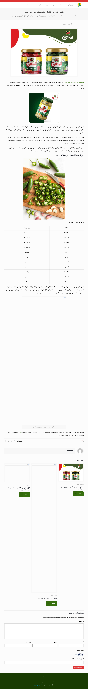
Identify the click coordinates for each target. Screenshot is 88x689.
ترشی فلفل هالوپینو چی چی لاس (46, 16)
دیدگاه (81, 622)
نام (83, 642)
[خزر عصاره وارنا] (79, 5)
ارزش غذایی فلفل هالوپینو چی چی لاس (22, 16)
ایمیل (55, 642)
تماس (19, 432)
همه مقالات (62, 16)
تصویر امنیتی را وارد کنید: (77, 659)
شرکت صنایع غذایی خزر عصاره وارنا (74, 83)
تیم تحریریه (70, 450)
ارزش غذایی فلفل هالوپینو (47, 598)
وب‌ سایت (28, 642)
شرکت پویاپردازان (38, 685)
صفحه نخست (73, 16)
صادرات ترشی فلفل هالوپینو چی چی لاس (72, 488)
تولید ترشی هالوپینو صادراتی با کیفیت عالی (19, 488)
